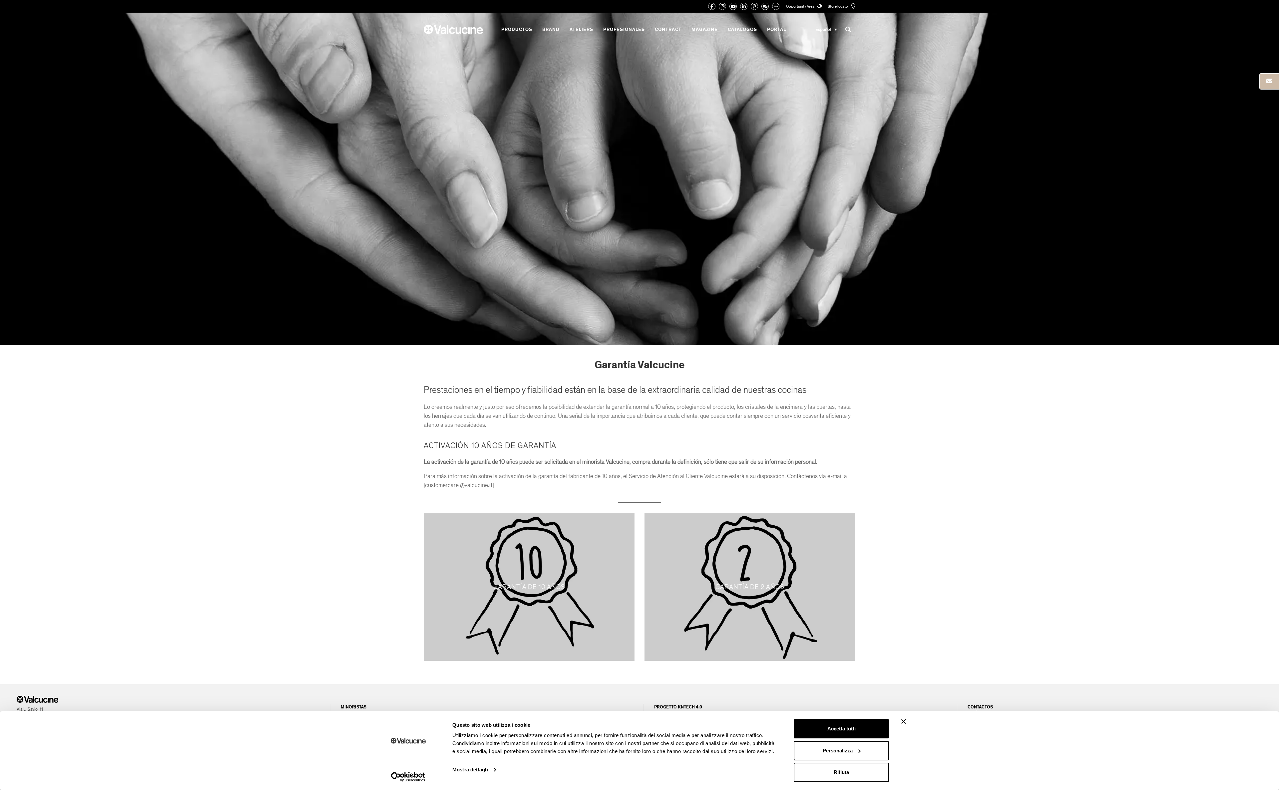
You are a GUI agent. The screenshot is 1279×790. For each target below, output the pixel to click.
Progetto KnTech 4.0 (678, 707)
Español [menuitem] (823, 29)
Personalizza (838, 750)
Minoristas (353, 707)
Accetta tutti (841, 728)
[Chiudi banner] (903, 721)
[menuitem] (826, 29)
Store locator (839, 6)
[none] (826, 29)
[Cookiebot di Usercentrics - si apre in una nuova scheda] (408, 777)
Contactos (980, 707)
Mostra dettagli (470, 769)
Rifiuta (841, 772)
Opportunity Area (800, 6)
